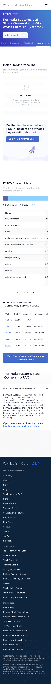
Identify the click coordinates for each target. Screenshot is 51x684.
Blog (5, 489)
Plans (5, 499)
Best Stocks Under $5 (13, 645)
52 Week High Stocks (13, 621)
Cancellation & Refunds (13, 513)
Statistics (7, 583)
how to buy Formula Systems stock (21, 426)
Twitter (6, 531)
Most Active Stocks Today (15, 631)
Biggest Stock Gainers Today (16, 612)
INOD (8, 333)
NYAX (7, 339)
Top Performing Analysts (14, 551)
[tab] (14, 43)
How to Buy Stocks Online (15, 597)
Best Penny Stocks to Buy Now (17, 640)
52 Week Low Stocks (12, 626)
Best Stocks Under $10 (13, 649)
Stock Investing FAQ (12, 494)
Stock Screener (10, 555)
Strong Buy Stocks (11, 569)
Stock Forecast (10, 560)
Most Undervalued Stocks (15, 635)
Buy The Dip (8, 607)
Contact (6, 527)
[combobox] (27, 5)
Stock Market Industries (14, 593)
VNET (8, 326)
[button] (25, 388)
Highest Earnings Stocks (14, 574)
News (5, 485)
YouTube (7, 536)
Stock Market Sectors (13, 588)
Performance (9, 517)
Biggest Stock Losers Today (16, 617)
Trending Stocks (10, 565)
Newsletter (8, 541)
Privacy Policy (9, 503)
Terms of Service (10, 508)
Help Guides (8, 522)
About (6, 480)
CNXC (8, 346)
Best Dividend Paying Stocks (16, 579)
